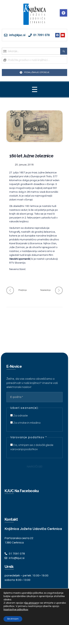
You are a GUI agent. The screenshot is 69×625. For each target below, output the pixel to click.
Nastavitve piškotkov (15, 609)
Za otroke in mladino (27, 422)
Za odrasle (20, 415)
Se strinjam (13, 619)
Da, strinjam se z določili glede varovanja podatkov (31, 447)
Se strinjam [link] (31, 603)
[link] (63, 13)
